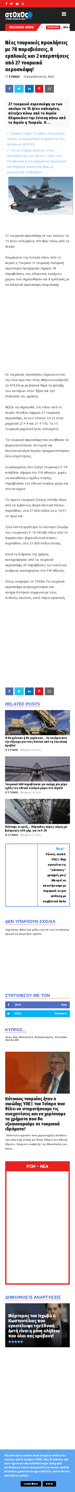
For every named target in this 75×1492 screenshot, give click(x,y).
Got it (49, 1483)
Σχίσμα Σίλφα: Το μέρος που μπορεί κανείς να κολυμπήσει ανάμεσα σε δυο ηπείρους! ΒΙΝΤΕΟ (36, 138)
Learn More (31, 1483)
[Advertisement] (37, 331)
